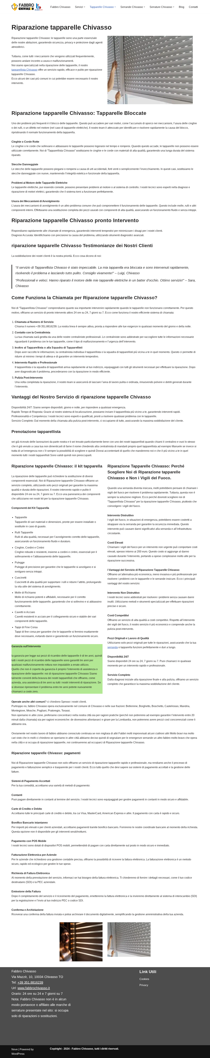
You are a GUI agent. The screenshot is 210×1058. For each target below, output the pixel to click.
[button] (84, 7)
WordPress (17, 1053)
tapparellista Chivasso (24, 69)
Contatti (193, 7)
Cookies (144, 979)
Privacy (143, 985)
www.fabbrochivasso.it (34, 988)
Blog (181, 7)
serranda (112, 647)
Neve (14, 1049)
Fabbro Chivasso (60, 7)
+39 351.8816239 (30, 982)
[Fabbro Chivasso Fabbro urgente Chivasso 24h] (27, 7)
